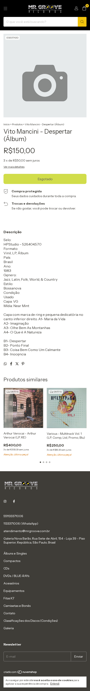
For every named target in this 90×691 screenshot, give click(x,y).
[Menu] (5, 9)
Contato (9, 613)
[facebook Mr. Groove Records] (14, 502)
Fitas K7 (8, 598)
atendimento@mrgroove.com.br (26, 531)
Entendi (54, 683)
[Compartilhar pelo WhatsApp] (5, 364)
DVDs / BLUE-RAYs (16, 576)
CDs (6, 568)
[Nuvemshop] (20, 673)
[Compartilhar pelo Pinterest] (23, 364)
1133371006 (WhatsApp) (20, 524)
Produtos (17, 124)
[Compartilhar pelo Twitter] (17, 364)
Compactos (11, 561)
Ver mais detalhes (13, 166)
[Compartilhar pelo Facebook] (11, 364)
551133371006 (13, 516)
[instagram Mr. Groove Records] (5, 502)
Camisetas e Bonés (17, 606)
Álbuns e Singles (15, 553)
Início (6, 124)
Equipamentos (13, 591)
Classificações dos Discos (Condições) (30, 621)
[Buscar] (82, 22)
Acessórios (11, 583)
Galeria (8, 628)
